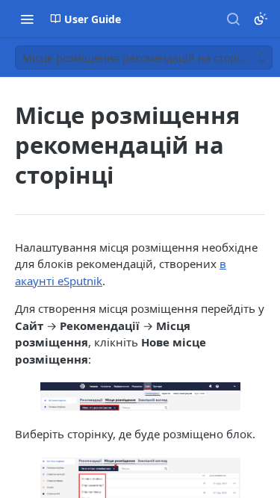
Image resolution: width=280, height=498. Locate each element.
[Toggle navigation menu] (27, 19)
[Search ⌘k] (233, 19)
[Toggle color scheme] (261, 19)
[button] (140, 396)
